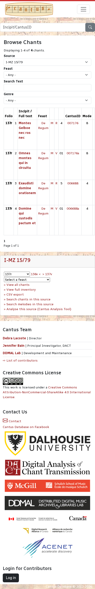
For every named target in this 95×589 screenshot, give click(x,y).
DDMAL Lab (12, 353)
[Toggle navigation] (83, 9)
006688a (73, 209)
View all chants (18, 285)
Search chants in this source (28, 299)
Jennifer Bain (14, 346)
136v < (36, 274)
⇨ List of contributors (20, 360)
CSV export (15, 294)
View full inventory (21, 290)
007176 (72, 123)
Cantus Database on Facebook (26, 427)
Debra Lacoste (14, 338)
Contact (14, 421)
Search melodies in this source (29, 304)
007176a (73, 153)
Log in (11, 578)
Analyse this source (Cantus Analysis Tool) (38, 309)
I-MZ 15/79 (17, 260)
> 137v (47, 274)
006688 (72, 183)
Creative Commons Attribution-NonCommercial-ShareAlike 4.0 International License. (47, 392)
